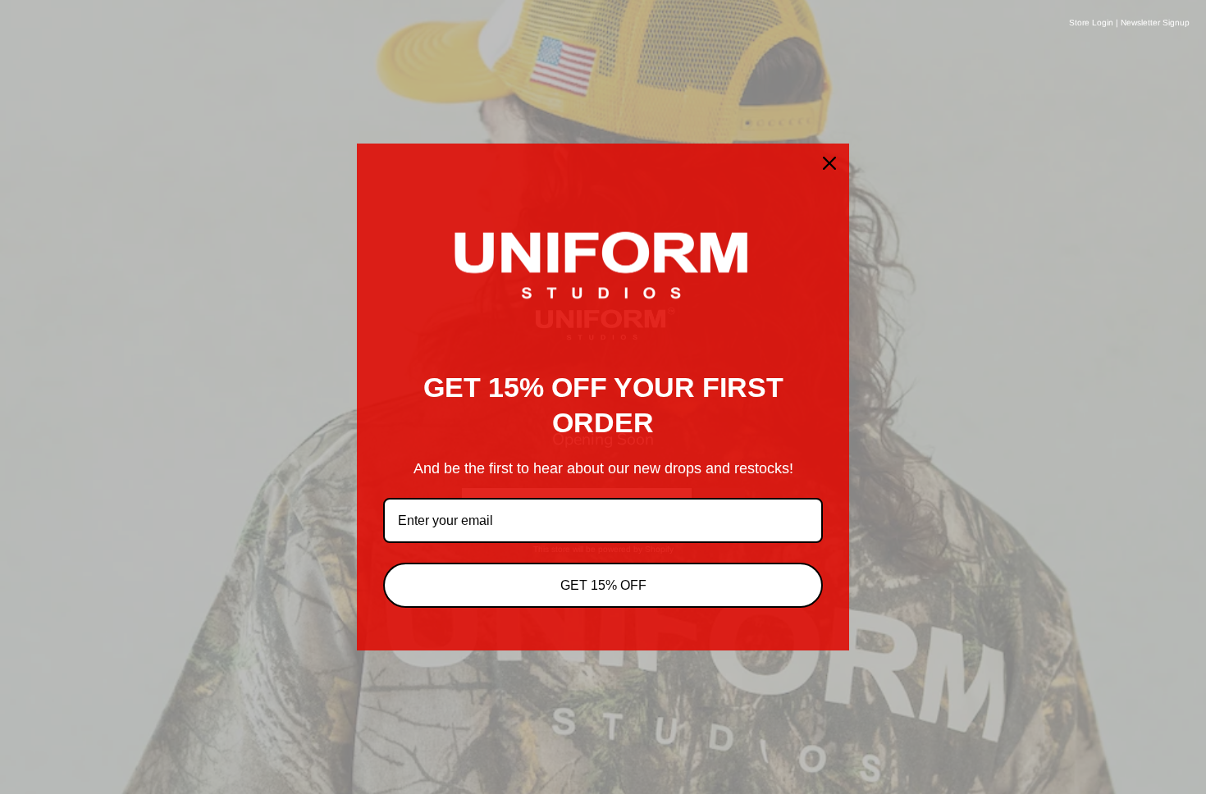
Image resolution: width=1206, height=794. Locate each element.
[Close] (829, 163)
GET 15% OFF (603, 585)
